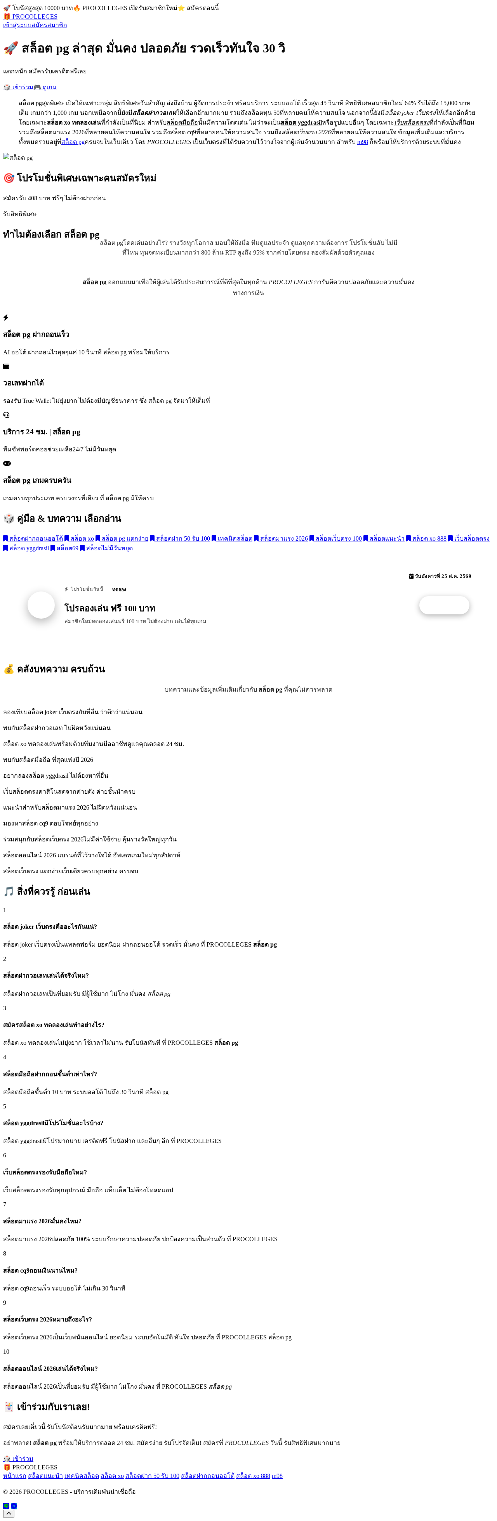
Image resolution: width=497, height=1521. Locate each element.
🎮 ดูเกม (45, 87)
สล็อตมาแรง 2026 (283, 538)
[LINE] (6, 1506)
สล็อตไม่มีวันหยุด (109, 548)
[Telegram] (14, 1506)
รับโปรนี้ (448, 605)
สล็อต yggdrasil (28, 548)
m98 (362, 142)
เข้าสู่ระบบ (17, 25)
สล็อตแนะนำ (386, 538)
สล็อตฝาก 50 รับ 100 (182, 538)
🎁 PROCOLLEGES (30, 16)
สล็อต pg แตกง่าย (124, 538)
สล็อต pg (73, 142)
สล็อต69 (66, 548)
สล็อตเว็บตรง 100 (338, 538)
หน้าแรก (14, 1475)
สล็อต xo (81, 538)
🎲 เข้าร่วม (18, 87)
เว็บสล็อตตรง (471, 538)
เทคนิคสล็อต (234, 538)
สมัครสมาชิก (49, 25)
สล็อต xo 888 (429, 538)
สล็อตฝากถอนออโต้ (35, 538)
